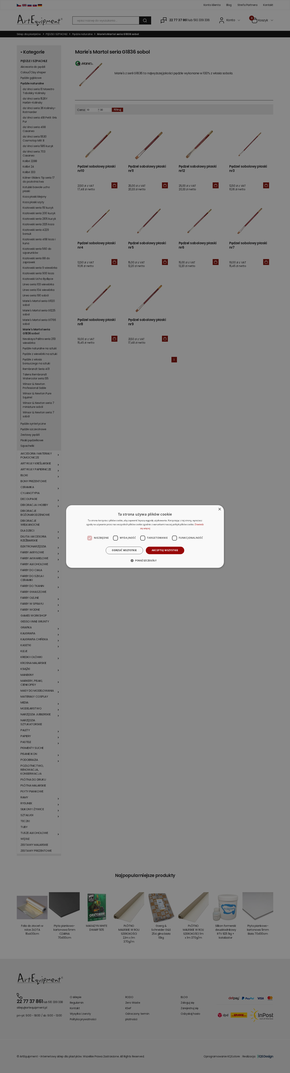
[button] (145, 560)
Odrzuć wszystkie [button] (124, 550)
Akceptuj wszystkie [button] (165, 550)
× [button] (219, 509)
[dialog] (145, 536)
